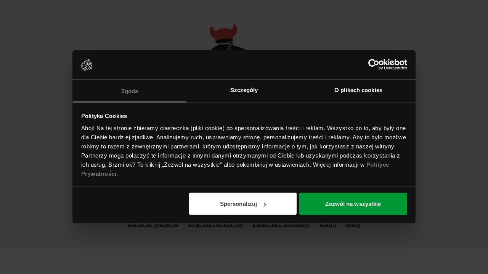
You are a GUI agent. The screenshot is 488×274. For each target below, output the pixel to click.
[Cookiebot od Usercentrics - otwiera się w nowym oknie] (373, 64)
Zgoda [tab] (129, 91)
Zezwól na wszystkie (353, 204)
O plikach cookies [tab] (358, 89)
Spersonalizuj (238, 204)
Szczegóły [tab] (244, 89)
